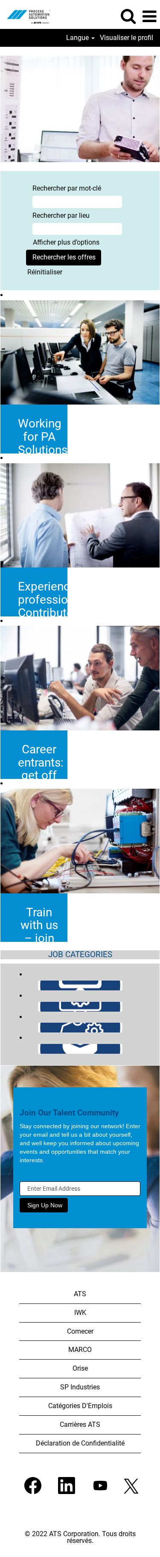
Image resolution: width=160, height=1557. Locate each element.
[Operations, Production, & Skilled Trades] (22, 1027)
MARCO (80, 1350)
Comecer (80, 1331)
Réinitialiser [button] (44, 272)
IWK (80, 1313)
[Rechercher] (128, 16)
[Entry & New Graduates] (22, 1048)
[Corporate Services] (22, 985)
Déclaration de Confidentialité (80, 1443)
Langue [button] (78, 38)
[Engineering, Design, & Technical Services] (22, 1006)
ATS (80, 1294)
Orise (80, 1368)
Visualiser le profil (126, 38)
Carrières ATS (80, 1424)
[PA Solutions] (25, 15)
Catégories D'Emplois (80, 1406)
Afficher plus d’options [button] (66, 242)
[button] (149, 16)
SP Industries (80, 1387)
